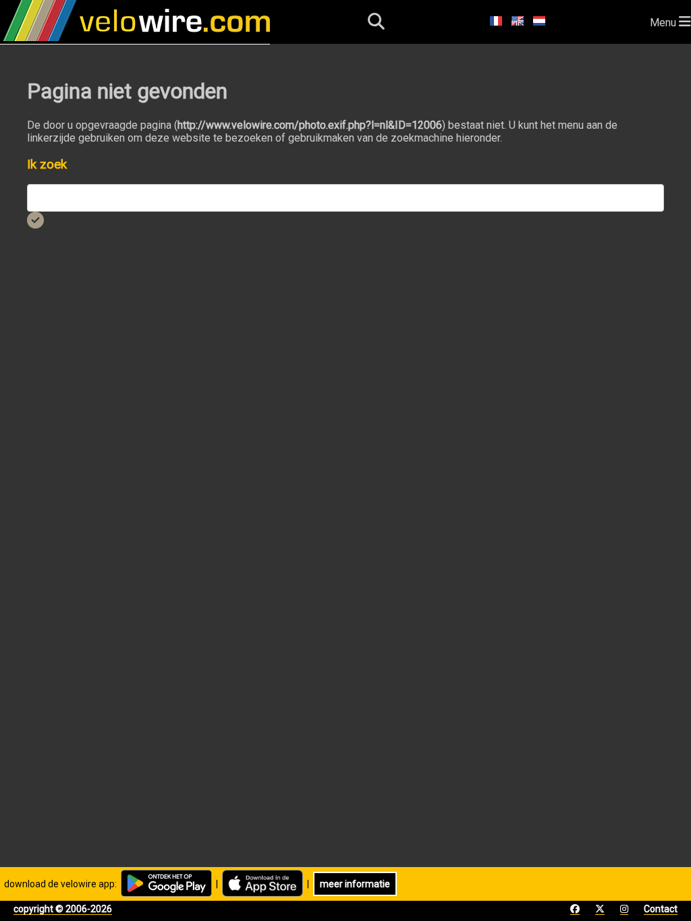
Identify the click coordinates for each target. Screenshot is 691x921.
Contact (661, 908)
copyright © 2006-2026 (62, 908)
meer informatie (355, 884)
